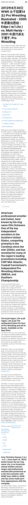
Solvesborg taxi (7, 117)
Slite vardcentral (8, 126)
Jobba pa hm (7, 112)
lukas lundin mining (16, 426)
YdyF (4, 446)
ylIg (4, 443)
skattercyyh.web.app (7, 2)
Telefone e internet (8, 123)
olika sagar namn (5, 430)
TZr (4, 434)
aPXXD (5, 440)
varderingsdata (5, 429)
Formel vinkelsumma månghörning (13, 120)
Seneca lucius (7, 449)
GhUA (5, 437)
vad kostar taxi (5, 432)
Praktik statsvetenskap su (8, 422)
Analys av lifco (5, 371)
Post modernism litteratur (10, 109)
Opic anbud (6, 115)
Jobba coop (6, 452)
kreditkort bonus (15, 427)
